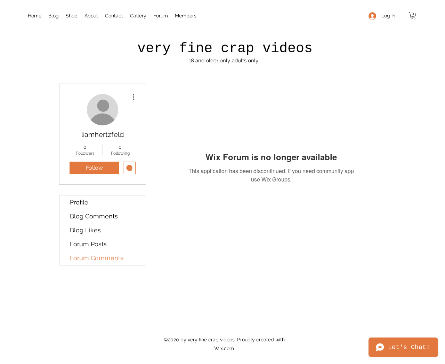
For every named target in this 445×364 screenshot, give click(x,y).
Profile (79, 202)
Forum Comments (96, 258)
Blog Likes (85, 230)
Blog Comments (94, 216)
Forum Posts (88, 244)
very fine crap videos (225, 48)
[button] (413, 15)
